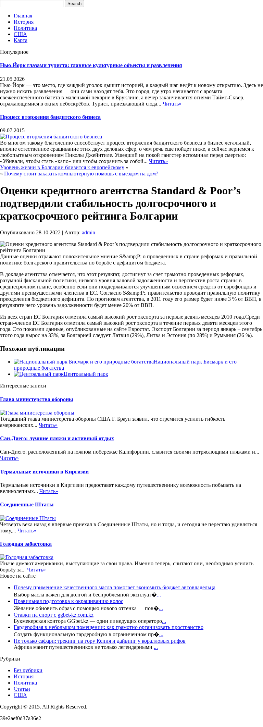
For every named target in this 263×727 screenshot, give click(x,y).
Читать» (172, 104)
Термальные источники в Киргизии (44, 472)
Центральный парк (86, 374)
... (159, 594)
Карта (20, 40)
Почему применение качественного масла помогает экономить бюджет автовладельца (114, 587)
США (20, 34)
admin (88, 232)
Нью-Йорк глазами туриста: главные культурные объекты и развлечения (91, 65)
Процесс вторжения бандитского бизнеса (50, 117)
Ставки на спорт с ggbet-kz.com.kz (53, 615)
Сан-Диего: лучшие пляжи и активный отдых (57, 438)
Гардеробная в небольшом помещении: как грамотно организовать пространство (108, 627)
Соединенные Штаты (27, 504)
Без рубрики (28, 670)
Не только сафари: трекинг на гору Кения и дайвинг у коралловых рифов (100, 641)
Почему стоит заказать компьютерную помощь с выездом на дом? (81, 173)
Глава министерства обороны (36, 399)
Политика (25, 28)
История (24, 22)
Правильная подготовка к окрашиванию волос (68, 601)
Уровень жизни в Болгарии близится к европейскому (62, 167)
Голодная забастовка (26, 544)
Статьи (22, 689)
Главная (23, 16)
